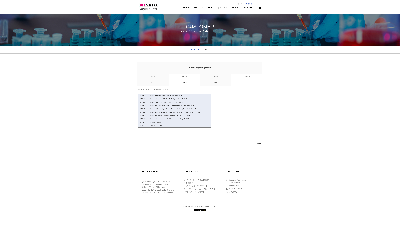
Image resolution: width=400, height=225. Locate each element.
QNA (206, 49)
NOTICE (195, 49)
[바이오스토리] (148, 7)
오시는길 (258, 4)
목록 (259, 143)
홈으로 (240, 4)
